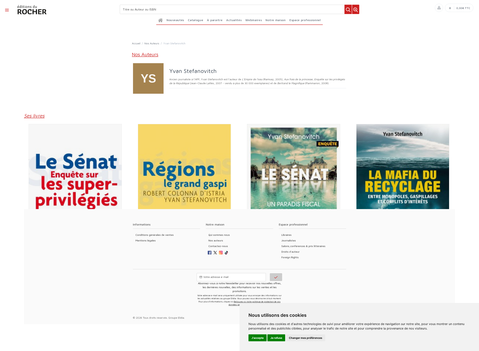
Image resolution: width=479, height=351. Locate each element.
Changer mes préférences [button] (305, 337)
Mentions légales (145, 240)
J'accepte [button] (257, 337)
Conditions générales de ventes (154, 234)
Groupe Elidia (176, 317)
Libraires (286, 234)
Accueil (136, 43)
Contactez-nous (218, 246)
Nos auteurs (215, 240)
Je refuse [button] (276, 337)
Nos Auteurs (151, 43)
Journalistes (288, 240)
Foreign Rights (290, 257)
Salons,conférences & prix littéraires (303, 246)
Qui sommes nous (219, 234)
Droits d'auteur (290, 251)
